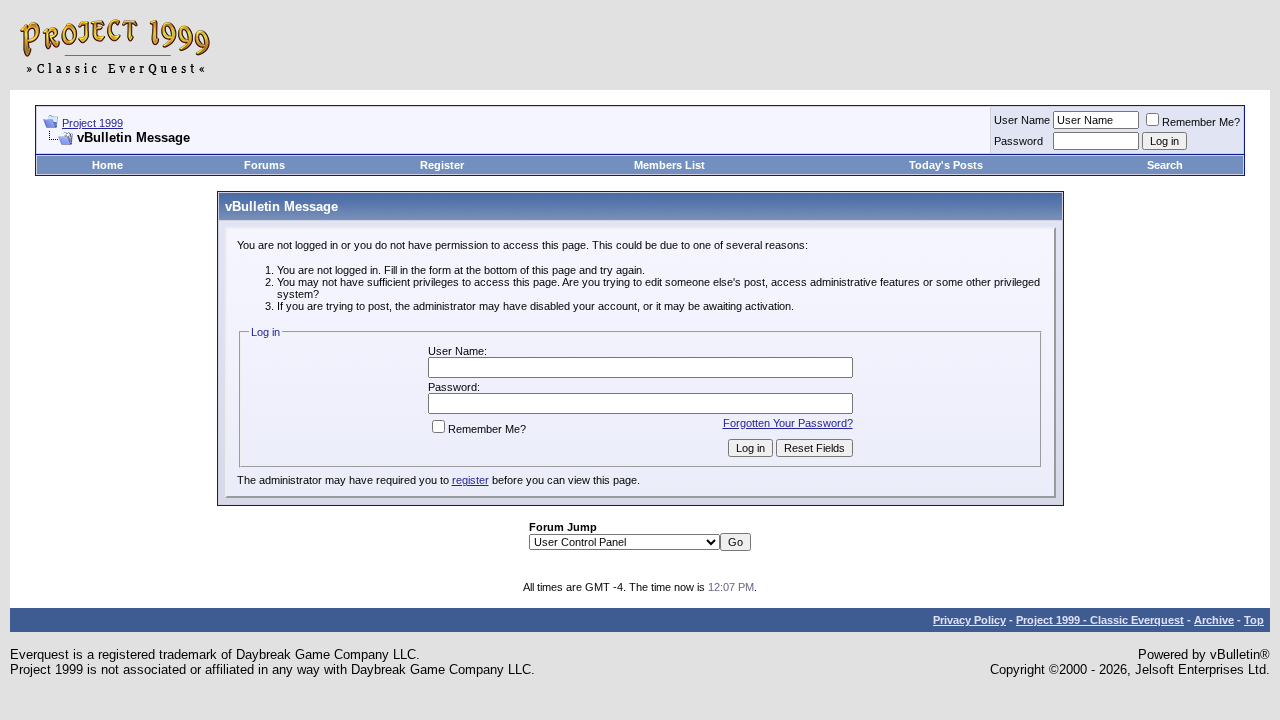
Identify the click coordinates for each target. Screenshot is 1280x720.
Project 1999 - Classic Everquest (1100, 620)
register (470, 480)
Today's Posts (946, 165)
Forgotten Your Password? (788, 423)
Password (1018, 141)
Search (1165, 165)
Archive (1214, 620)
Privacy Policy (969, 620)
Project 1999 (92, 123)
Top (1254, 620)
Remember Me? (1201, 122)
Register (442, 165)
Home (107, 165)
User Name (1022, 120)
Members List (669, 165)
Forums (264, 165)
